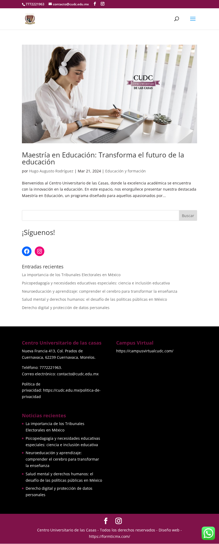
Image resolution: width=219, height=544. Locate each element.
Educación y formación (125, 170)
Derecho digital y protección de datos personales (66, 307)
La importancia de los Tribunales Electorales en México (71, 274)
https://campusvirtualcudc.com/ (144, 350)
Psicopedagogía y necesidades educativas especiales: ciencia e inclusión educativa (96, 282)
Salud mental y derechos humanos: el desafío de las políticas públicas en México (94, 299)
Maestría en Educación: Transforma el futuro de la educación (103, 158)
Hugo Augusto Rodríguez (51, 170)
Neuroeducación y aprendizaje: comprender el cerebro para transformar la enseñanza (99, 291)
